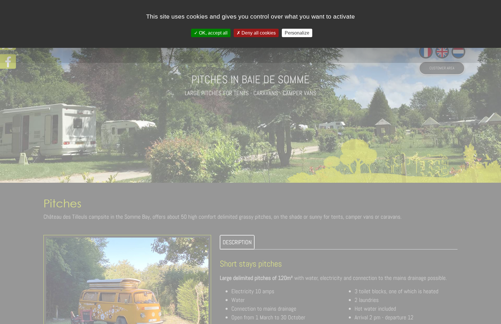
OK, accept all (213, 32)
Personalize (297, 32)
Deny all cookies (258, 32)
